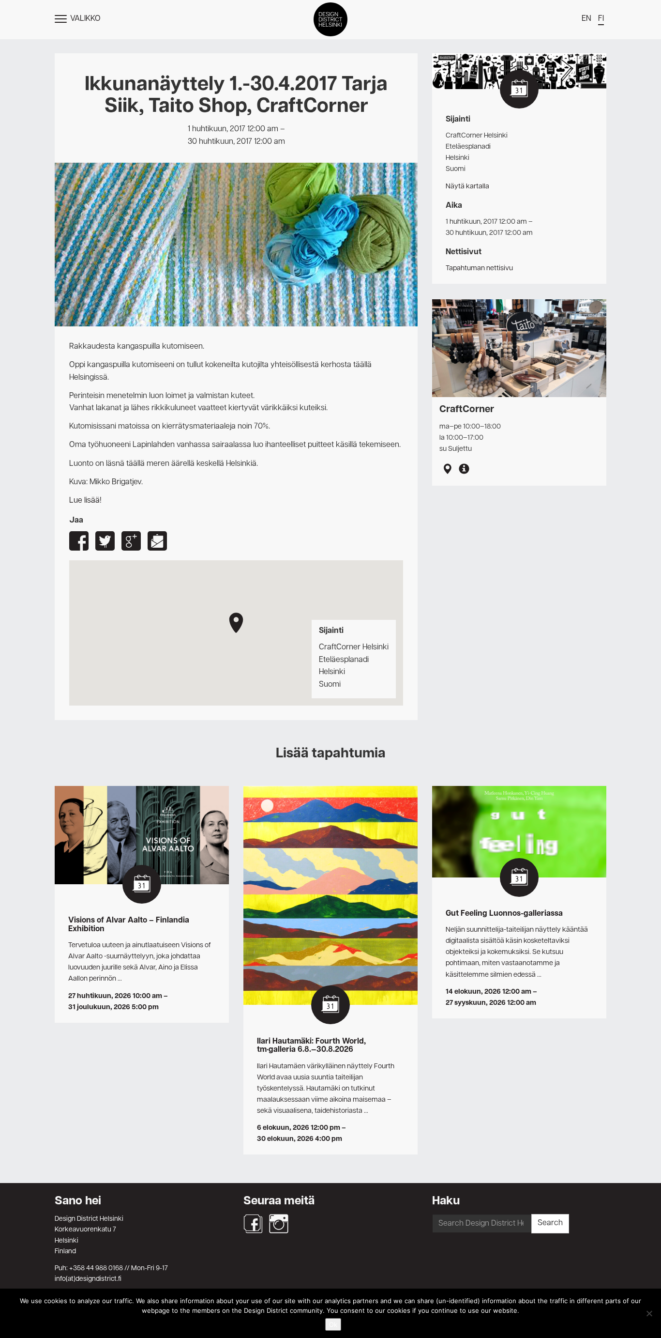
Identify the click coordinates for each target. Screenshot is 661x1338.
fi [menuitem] (601, 19)
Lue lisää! (85, 500)
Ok (333, 1324)
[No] (649, 1313)
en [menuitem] (586, 19)
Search (550, 1223)
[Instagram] (278, 1223)
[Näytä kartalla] (447, 470)
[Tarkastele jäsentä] (464, 470)
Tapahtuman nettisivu (479, 268)
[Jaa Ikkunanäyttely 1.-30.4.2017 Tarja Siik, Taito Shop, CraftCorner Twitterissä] (105, 541)
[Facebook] (253, 1223)
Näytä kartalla (467, 186)
